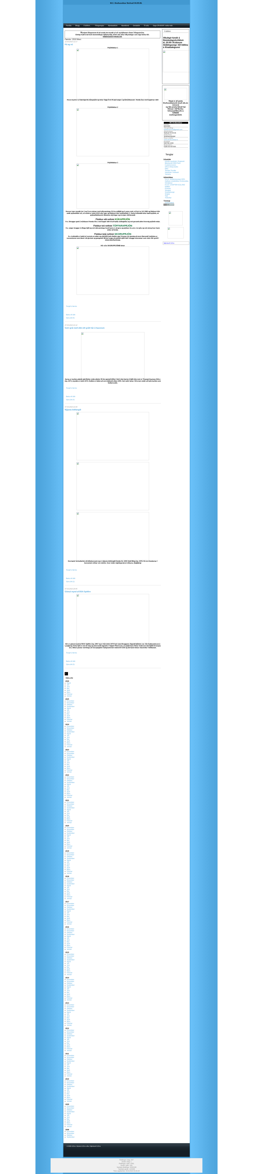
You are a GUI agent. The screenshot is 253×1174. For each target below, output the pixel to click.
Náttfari (167, 187)
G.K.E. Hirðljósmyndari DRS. (175, 179)
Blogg (77, 26)
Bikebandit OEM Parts (173, 163)
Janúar (69, 696)
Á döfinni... (87, 26)
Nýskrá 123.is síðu (83, 1146)
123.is (74, 1146)
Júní (68, 687)
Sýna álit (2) (70, 582)
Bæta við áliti (70, 315)
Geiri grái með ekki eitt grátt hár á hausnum (84, 328)
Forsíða (68, 26)
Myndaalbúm (112, 26)
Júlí (68, 685)
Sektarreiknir (169, 203)
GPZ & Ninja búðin (171, 167)
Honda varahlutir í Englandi (174, 161)
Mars (68, 692)
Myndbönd (125, 26)
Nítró (166, 169)
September (71, 706)
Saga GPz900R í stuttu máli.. (163, 26)
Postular (168, 188)
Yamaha (168, 174)
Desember (70, 701)
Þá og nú (69, 44)
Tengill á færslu (71, 306)
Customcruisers (170, 165)
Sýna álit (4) (70, 400)
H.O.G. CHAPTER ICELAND (175, 185)
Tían (166, 196)
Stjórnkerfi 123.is (169, 243)
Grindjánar (168, 183)
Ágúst (69, 683)
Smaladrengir (170, 192)
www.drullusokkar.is (171, 140)
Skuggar (168, 190)
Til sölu (146, 26)
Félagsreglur (99, 26)
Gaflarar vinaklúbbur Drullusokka (176, 181)
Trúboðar (168, 198)
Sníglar (167, 194)
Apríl (68, 690)
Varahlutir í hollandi (172, 172)
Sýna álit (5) (70, 318)
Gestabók (136, 26)
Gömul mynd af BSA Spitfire (78, 591)
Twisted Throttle (170, 170)
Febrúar (69, 694)
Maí (68, 688)
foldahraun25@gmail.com (173, 129)
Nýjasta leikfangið (73, 410)
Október (69, 705)
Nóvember (70, 703)
